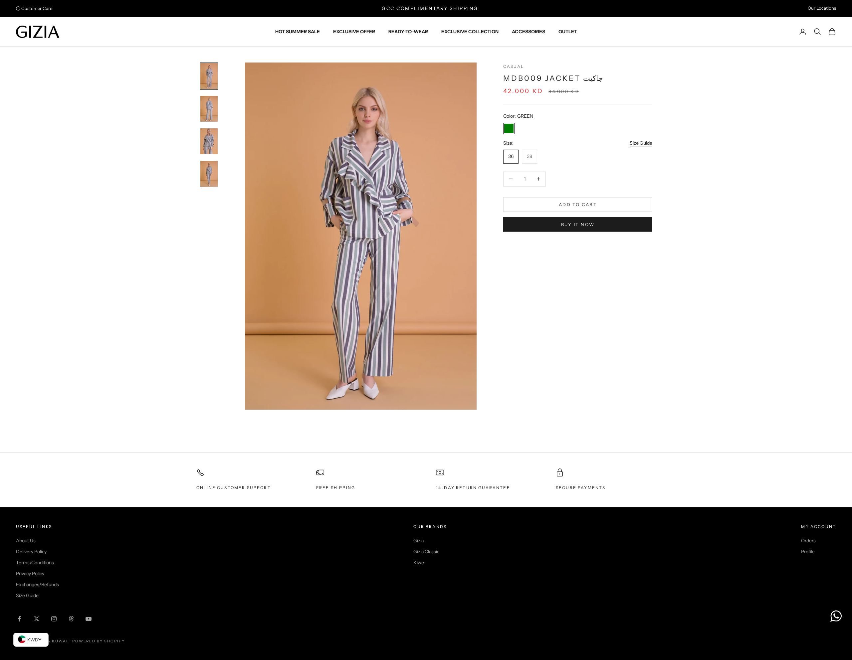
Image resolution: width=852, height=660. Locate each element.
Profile (808, 552)
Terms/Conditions (35, 563)
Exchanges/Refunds (37, 585)
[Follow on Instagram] (54, 618)
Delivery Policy (31, 552)
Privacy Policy (30, 574)
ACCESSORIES (528, 32)
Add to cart (578, 204)
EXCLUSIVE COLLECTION (470, 32)
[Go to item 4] (209, 174)
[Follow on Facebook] (19, 618)
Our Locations (822, 8)
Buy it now (577, 224)
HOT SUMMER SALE (297, 32)
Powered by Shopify (98, 641)
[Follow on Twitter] (36, 618)
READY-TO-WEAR (408, 32)
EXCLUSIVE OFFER (354, 32)
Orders (808, 541)
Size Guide (641, 143)
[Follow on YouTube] (88, 618)
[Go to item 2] (209, 108)
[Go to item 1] (209, 76)
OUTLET (567, 32)
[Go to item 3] (209, 141)
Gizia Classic (426, 552)
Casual (513, 66)
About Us (26, 541)
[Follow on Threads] (71, 618)
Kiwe (418, 563)
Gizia (418, 541)
